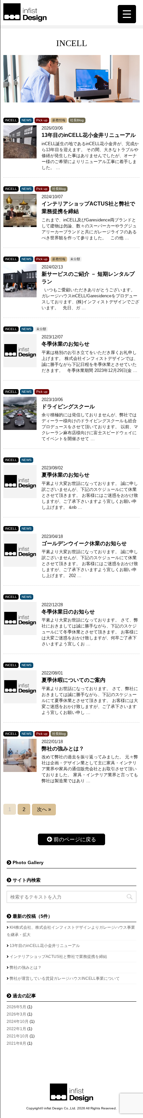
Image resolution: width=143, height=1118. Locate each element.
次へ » (44, 809)
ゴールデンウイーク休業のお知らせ (84, 543)
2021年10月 (18, 1036)
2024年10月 (18, 1021)
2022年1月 (16, 1029)
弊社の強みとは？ (63, 748)
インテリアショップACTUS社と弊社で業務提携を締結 (58, 956)
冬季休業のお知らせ (65, 344)
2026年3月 (16, 1014)
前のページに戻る (74, 839)
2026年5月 (16, 1007)
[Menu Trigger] (127, 14)
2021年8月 (16, 1043)
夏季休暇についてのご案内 (73, 680)
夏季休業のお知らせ (65, 475)
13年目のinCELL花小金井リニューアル (89, 135)
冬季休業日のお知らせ (68, 612)
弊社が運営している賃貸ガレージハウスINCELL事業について (65, 978)
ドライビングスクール (68, 406)
